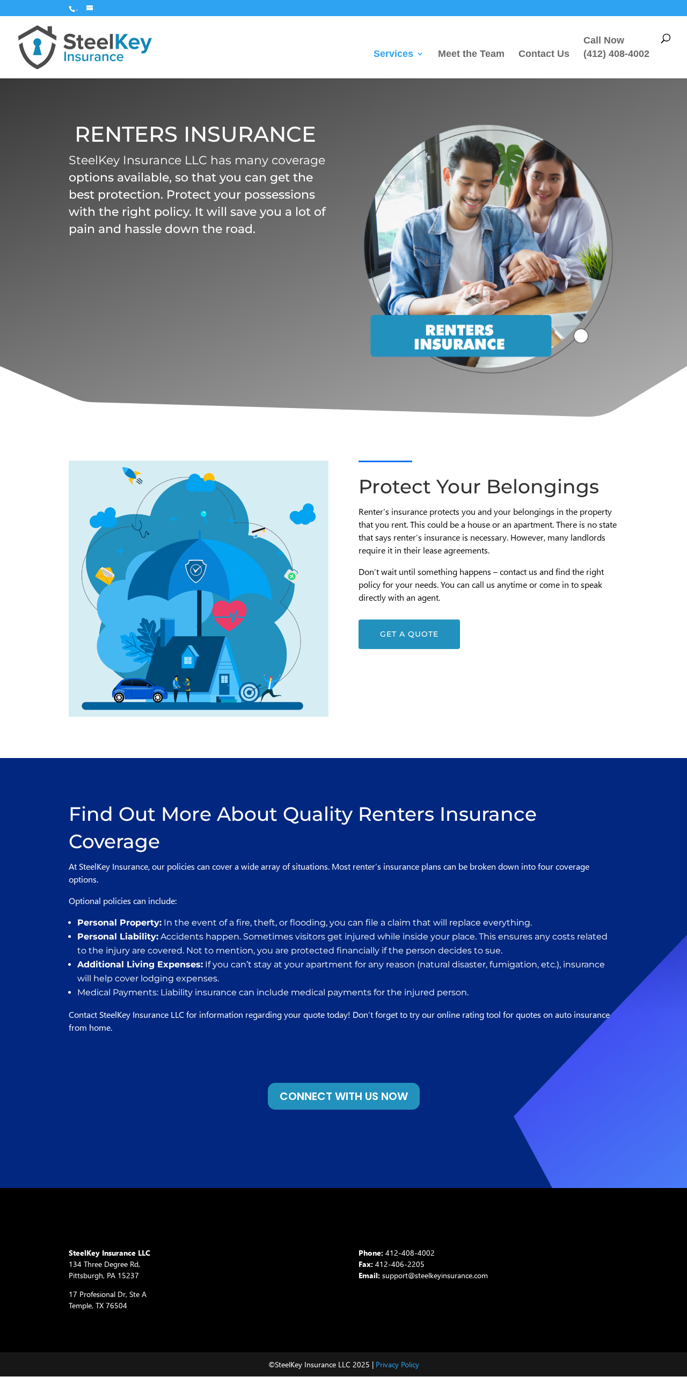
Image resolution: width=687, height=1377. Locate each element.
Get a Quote (409, 634)
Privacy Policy (397, 1364)
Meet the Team (471, 54)
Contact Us (543, 54)
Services (393, 54)
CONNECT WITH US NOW (344, 1096)
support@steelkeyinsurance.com (435, 1275)
